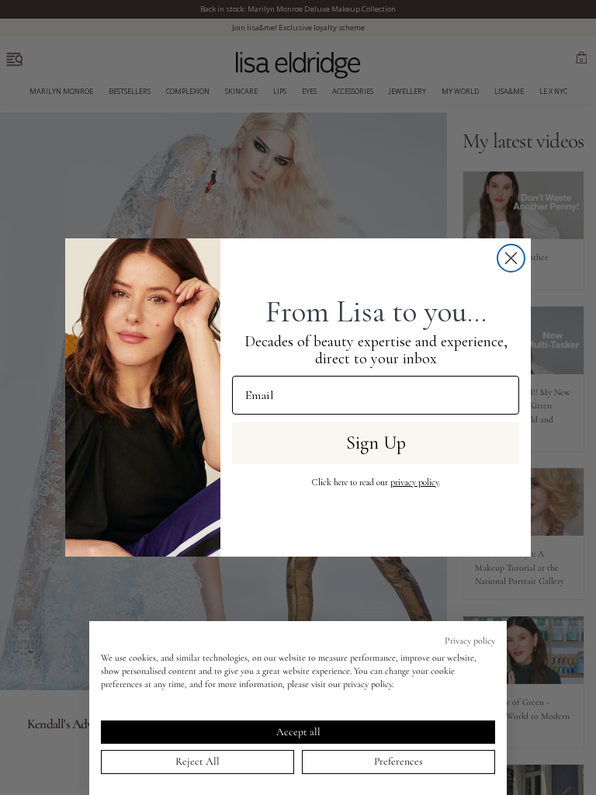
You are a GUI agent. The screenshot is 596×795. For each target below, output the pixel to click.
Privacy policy (470, 640)
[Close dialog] (511, 258)
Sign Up (376, 443)
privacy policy (414, 482)
